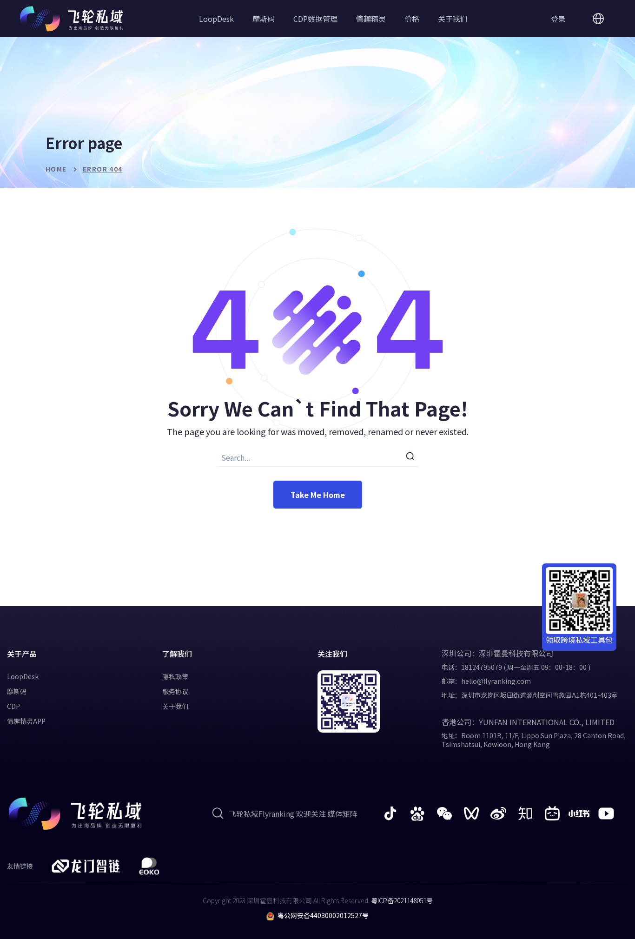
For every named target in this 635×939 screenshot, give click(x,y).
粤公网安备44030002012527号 (323, 915)
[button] (558, 19)
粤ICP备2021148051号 (401, 900)
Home (56, 168)
